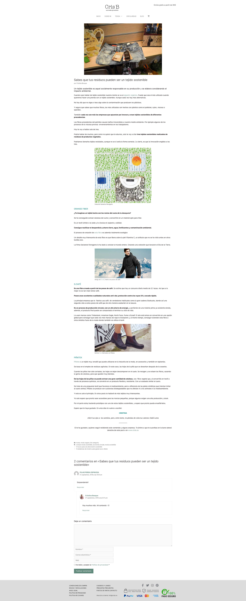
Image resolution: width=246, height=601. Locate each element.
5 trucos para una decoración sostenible (89, 447)
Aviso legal (73, 590)
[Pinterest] (157, 585)
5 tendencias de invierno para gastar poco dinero (92, 449)
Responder (80, 487)
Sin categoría (94, 442)
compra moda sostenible (84, 444)
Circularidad (131, 16)
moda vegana (85, 442)
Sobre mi (107, 16)
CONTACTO (113, 590)
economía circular (98, 444)
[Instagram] (152, 585)
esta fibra (98, 233)
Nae (100, 353)
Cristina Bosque (91, 496)
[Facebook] (142, 585)
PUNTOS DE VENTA (103, 590)
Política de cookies (76, 595)
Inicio (98, 16)
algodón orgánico (130, 95)
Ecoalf (102, 279)
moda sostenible (110, 444)
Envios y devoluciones (77, 588)
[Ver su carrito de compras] (149, 16)
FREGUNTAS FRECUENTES (105, 588)
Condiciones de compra (78, 585)
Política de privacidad (100, 565)
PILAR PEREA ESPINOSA (89, 472)
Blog (142, 16)
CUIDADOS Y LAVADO (104, 585)
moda (78, 442)
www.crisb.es (133, 430)
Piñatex (77, 362)
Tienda (117, 16)
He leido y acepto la (92, 565)
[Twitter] (147, 585)
